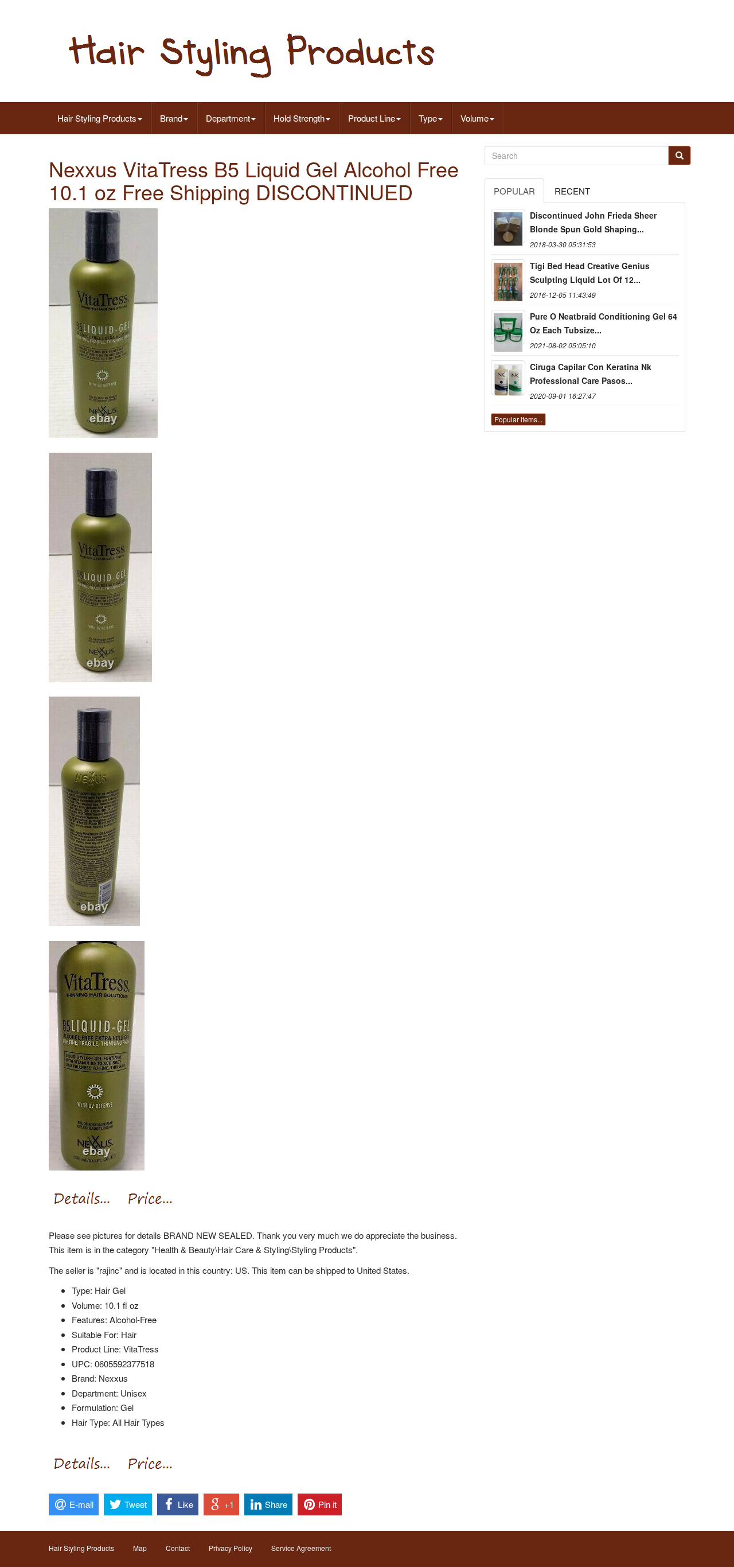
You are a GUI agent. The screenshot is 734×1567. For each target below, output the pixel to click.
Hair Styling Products (96, 118)
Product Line (371, 118)
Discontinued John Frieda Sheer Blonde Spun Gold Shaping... (593, 222)
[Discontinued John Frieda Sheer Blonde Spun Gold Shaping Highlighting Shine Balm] (508, 226)
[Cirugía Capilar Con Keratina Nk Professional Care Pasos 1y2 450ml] (508, 377)
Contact (178, 1548)
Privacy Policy (230, 1548)
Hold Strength (299, 118)
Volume (474, 118)
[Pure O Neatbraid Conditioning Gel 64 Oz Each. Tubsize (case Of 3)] (508, 327)
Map (140, 1548)
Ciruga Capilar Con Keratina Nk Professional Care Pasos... (590, 373)
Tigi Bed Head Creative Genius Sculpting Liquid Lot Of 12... (590, 272)
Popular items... (518, 419)
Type (428, 118)
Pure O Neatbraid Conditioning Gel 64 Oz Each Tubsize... (603, 323)
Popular (514, 191)
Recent (572, 191)
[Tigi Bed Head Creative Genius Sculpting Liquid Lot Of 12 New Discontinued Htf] (508, 276)
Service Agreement (301, 1548)
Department (228, 118)
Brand (171, 118)
